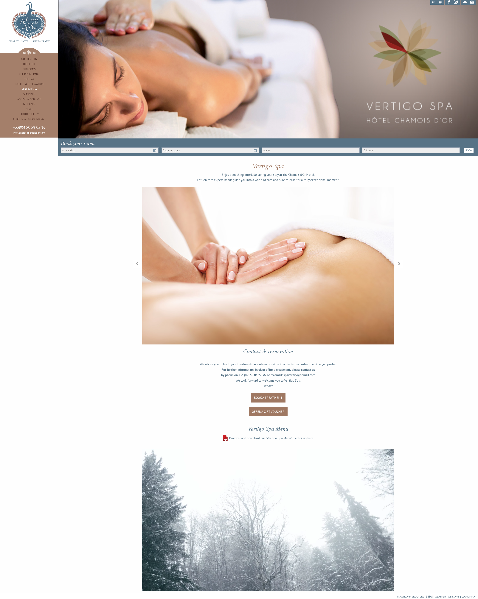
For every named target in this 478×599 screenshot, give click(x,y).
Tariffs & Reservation (29, 84)
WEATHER (440, 596)
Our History (29, 59)
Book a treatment (268, 398)
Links (429, 596)
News (29, 109)
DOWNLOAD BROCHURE (410, 596)
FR (433, 2)
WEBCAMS (454, 596)
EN (440, 2)
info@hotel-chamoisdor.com (29, 132)
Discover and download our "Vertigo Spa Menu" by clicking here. (271, 438)
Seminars (29, 94)
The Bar (29, 79)
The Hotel (29, 64)
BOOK (468, 150)
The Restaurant (29, 74)
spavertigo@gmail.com (299, 375)
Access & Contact (29, 99)
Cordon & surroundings (29, 119)
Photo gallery (29, 114)
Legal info (468, 596)
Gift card (29, 104)
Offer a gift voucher (268, 412)
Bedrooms (29, 69)
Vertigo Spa (29, 89)
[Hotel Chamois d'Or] (29, 20)
